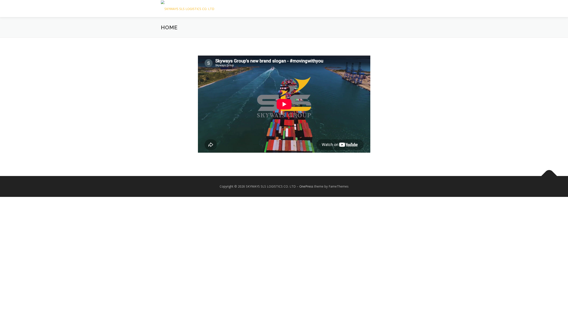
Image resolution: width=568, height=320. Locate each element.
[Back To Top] (549, 176)
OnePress (306, 186)
